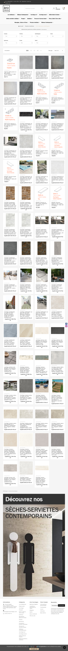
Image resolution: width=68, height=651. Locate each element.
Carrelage (21, 608)
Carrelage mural (23, 633)
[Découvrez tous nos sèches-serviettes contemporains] (34, 545)
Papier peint (22, 606)
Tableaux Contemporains (22, 630)
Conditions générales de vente (33, 607)
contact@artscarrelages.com (10, 611)
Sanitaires (21, 621)
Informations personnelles (43, 605)
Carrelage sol (22, 632)
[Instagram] (66, 326)
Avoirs (41, 609)
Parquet (21, 609)
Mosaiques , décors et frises (22, 617)
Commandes (43, 607)
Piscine (20, 619)
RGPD (31, 612)
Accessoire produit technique (23, 624)
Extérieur (21, 614)
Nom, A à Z (59, 50)
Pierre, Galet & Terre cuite (22, 612)
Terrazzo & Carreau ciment (22, 627)
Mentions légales (34, 604)
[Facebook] (66, 324)
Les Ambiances (22, 604)
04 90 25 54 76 (8, 613)
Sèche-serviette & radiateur (23, 639)
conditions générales (41, 646)
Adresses (42, 611)
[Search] (41, 8)
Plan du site (32, 615)
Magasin (32, 610)
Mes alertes (43, 612)
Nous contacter (33, 613)
